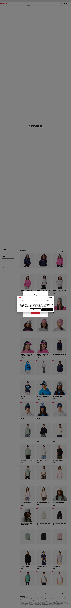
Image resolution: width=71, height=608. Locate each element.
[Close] (46, 292)
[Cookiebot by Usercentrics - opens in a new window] (49, 297)
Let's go (34, 312)
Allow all (47, 309)
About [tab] (48, 300)
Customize (34, 309)
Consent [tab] (23, 300)
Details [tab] (36, 300)
